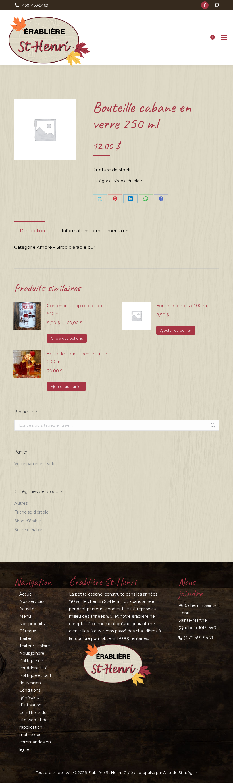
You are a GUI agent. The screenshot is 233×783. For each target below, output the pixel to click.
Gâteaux (27, 631)
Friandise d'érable (31, 512)
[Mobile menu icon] (223, 37)
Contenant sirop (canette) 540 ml (74, 309)
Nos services (31, 601)
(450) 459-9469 (34, 5)
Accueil (26, 594)
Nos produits (32, 623)
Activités (27, 608)
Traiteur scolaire (34, 645)
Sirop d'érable (126, 180)
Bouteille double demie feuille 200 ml (77, 357)
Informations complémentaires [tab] (95, 230)
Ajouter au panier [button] (175, 330)
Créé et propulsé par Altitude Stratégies (160, 772)
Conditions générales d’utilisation (30, 698)
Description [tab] (32, 230)
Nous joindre (31, 653)
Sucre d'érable (28, 529)
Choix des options (67, 338)
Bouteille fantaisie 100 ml (182, 305)
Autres (21, 503)
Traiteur (26, 638)
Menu (25, 616)
